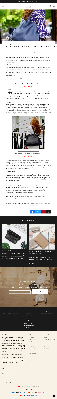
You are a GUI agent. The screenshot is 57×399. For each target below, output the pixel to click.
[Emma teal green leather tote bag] (28, 78)
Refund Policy (5, 373)
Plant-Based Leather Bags (35, 351)
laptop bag (43, 178)
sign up (37, 1)
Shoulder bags (22, 112)
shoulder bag (9, 192)
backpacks (8, 163)
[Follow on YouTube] (10, 382)
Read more (4, 261)
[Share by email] (48, 211)
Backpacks (13, 93)
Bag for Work (6, 250)
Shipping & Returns (6, 371)
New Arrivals (32, 339)
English (35, 386)
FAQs (45, 346)
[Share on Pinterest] (43, 211)
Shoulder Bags (32, 348)
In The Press (46, 348)
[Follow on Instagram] (6, 382)
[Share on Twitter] (38, 211)
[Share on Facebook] (32, 211)
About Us (46, 337)
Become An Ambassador (49, 339)
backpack (10, 92)
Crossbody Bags (32, 344)
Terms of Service (6, 378)
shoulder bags (12, 67)
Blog (45, 341)
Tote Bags (31, 341)
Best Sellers (31, 337)
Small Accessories (33, 353)
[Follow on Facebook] (3, 382)
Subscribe (40, 291)
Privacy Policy (5, 375)
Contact (45, 344)
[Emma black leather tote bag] (28, 132)
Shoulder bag (9, 57)
